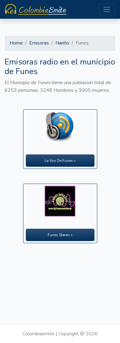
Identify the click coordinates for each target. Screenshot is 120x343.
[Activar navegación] (107, 9)
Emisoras (39, 43)
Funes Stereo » (60, 234)
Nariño (62, 43)
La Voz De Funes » (60, 160)
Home (16, 43)
